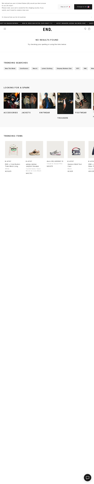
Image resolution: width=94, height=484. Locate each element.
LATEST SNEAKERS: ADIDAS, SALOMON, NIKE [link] (69, 23)
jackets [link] (26, 113)
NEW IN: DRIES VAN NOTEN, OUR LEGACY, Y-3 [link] (36, 23)
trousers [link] (62, 118)
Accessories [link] (11, 113)
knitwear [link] (44, 113)
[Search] (85, 29)
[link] (47, 29)
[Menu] (5, 29)
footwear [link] (81, 113)
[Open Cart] (89, 29)
